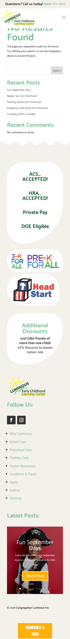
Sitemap (16, 498)
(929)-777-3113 (54, 4)
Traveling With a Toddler (21, 114)
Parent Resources (23, 466)
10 (50, 588)
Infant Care (18, 442)
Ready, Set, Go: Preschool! (22, 96)
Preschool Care (21, 450)
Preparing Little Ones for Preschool (27, 108)
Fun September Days (19, 90)
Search (57, 71)
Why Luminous (21, 434)
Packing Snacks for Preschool (24, 102)
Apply (14, 482)
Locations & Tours (23, 474)
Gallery (15, 490)
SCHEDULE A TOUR (35, 630)
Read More (35, 576)
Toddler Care (19, 458)
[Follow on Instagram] (21, 420)
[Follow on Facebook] (11, 420)
